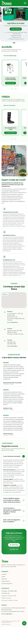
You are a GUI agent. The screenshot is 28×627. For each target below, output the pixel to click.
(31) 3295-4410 (14, 549)
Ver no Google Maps (12, 322)
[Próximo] (15, 89)
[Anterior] (12, 89)
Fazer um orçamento (9, 105)
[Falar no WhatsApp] (24, 623)
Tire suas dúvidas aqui (10, 55)
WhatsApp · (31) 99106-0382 (9, 591)
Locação (4, 574)
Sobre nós (4, 579)
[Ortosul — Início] (7, 3)
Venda (3, 576)
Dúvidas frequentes (7, 583)
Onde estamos (6, 581)
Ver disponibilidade (10, 132)
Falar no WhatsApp (12, 346)
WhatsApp (15, 545)
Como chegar (14, 29)
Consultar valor (10, 83)
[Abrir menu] (24, 3)
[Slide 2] (14, 42)
